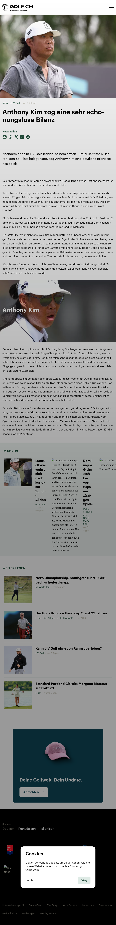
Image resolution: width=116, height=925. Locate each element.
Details (30, 880)
